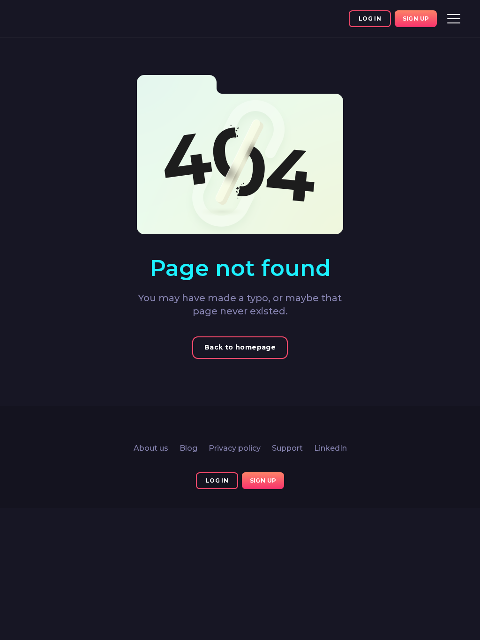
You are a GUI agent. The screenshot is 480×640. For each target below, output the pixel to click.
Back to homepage (240, 347)
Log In (370, 18)
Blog (188, 448)
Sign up (416, 18)
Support (287, 448)
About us (151, 448)
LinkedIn (330, 448)
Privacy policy (235, 448)
